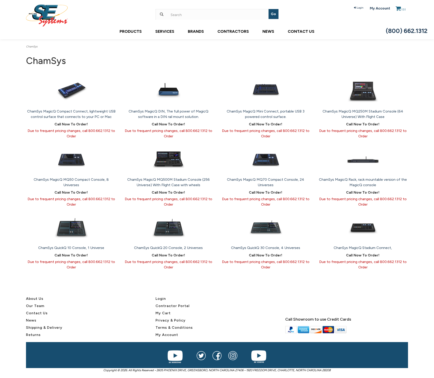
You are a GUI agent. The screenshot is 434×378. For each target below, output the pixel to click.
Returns (33, 335)
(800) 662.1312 (406, 31)
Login (360, 7)
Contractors (233, 31)
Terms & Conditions (174, 327)
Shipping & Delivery (44, 327)
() (403, 9)
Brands (196, 31)
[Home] (87, 16)
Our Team (35, 306)
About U (33, 298)
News (268, 31)
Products (131, 31)
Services (164, 31)
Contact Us (301, 31)
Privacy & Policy (171, 320)
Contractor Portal (173, 306)
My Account (380, 8)
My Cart (163, 313)
